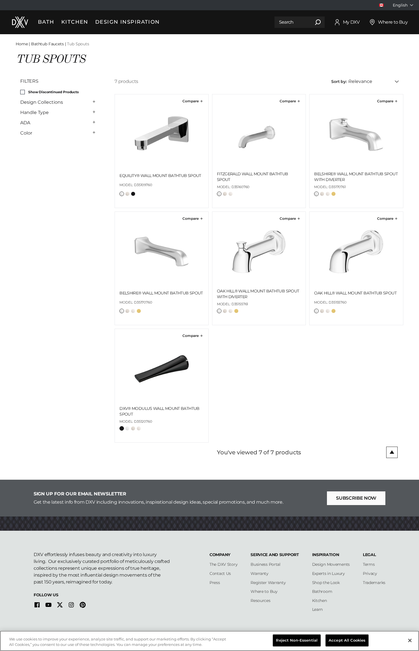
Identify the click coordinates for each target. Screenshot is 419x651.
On (22, 92)
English (400, 5)
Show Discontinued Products (53, 92)
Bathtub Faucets (47, 43)
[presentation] (161, 186)
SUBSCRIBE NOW (356, 498)
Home (22, 43)
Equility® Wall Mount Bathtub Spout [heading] (160, 175)
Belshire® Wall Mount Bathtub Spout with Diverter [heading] (356, 176)
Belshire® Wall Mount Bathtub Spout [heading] (161, 293)
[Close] (410, 640)
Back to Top (392, 452)
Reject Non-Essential (297, 640)
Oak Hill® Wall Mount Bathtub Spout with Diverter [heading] (258, 293)
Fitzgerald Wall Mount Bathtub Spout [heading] (252, 176)
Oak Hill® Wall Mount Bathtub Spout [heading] (355, 293)
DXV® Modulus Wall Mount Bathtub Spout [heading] (159, 411)
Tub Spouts (78, 43)
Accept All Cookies (347, 640)
